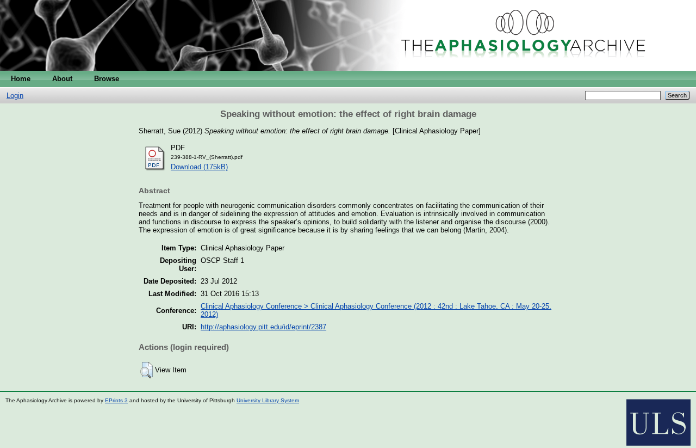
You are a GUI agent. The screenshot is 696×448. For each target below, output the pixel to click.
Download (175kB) (199, 167)
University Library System (268, 400)
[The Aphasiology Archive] (348, 68)
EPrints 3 (116, 400)
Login (15, 95)
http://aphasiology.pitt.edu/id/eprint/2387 (263, 327)
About (62, 79)
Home (20, 79)
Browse (106, 79)
